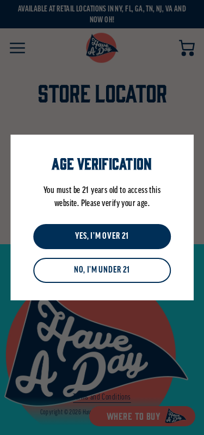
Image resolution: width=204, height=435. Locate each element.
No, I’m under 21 (102, 270)
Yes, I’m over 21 (102, 236)
